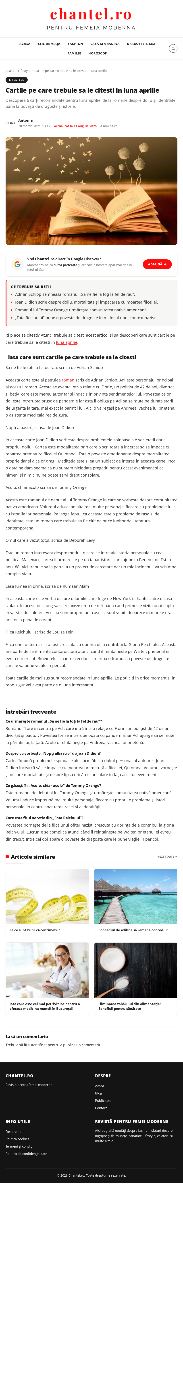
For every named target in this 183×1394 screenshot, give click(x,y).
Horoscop (97, 53)
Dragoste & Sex (141, 44)
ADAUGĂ (157, 264)
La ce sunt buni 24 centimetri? (35, 930)
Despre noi (14, 1131)
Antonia (25, 120)
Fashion (75, 44)
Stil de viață (49, 44)
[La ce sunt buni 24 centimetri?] (47, 896)
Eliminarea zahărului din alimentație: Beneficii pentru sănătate (129, 1006)
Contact (101, 1108)
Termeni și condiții (19, 1146)
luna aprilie (66, 342)
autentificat (37, 1044)
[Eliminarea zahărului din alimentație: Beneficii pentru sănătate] (135, 970)
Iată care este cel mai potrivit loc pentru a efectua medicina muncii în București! (45, 1006)
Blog (98, 1093)
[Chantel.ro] (91, 19)
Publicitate (103, 1100)
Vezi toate (166, 856)
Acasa (99, 1086)
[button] (173, 48)
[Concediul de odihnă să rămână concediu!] (135, 896)
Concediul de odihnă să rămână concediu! (133, 930)
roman (68, 380)
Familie (74, 53)
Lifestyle (24, 71)
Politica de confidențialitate (26, 1153)
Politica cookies (17, 1139)
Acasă (25, 44)
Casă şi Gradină (105, 44)
